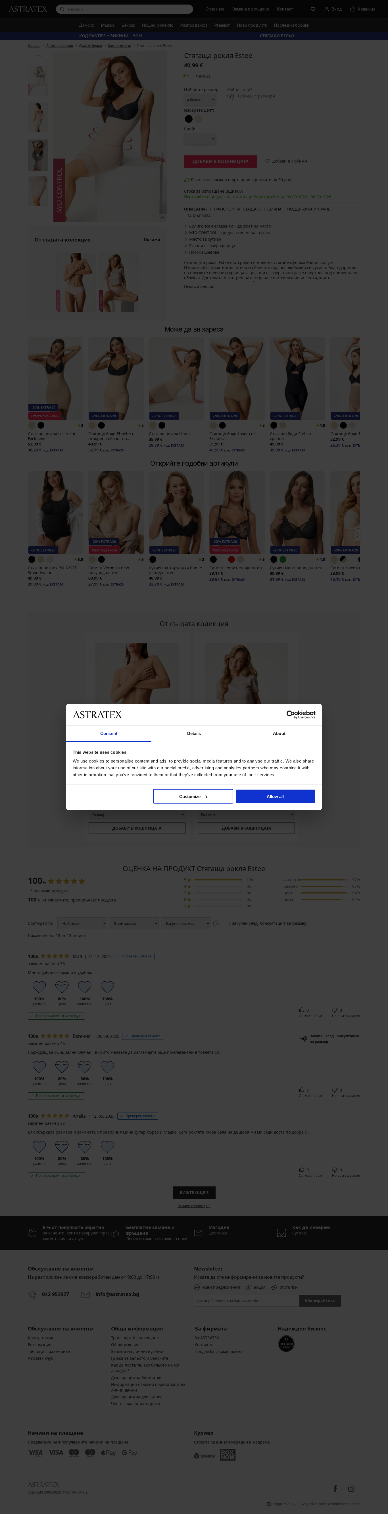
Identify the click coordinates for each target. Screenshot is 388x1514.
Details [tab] (194, 733)
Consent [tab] (108, 733)
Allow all (275, 796)
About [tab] (279, 733)
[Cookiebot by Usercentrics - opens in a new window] (291, 714)
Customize (190, 796)
